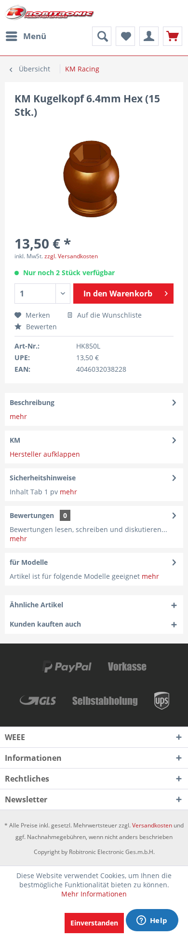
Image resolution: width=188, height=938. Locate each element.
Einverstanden (94, 922)
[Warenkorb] (172, 36)
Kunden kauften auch (45, 624)
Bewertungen (32, 515)
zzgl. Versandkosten (71, 256)
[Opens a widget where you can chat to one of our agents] (151, 921)
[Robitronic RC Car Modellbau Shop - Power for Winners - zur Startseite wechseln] (49, 13)
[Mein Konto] (149, 36)
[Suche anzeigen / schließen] (101, 36)
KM (15, 440)
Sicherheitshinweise (43, 477)
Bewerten (40, 326)
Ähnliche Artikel (36, 604)
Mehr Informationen (94, 893)
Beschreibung (32, 402)
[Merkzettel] (125, 36)
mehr (18, 416)
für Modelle (29, 562)
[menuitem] (25, 36)
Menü (34, 36)
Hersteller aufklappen (45, 454)
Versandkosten (152, 825)
